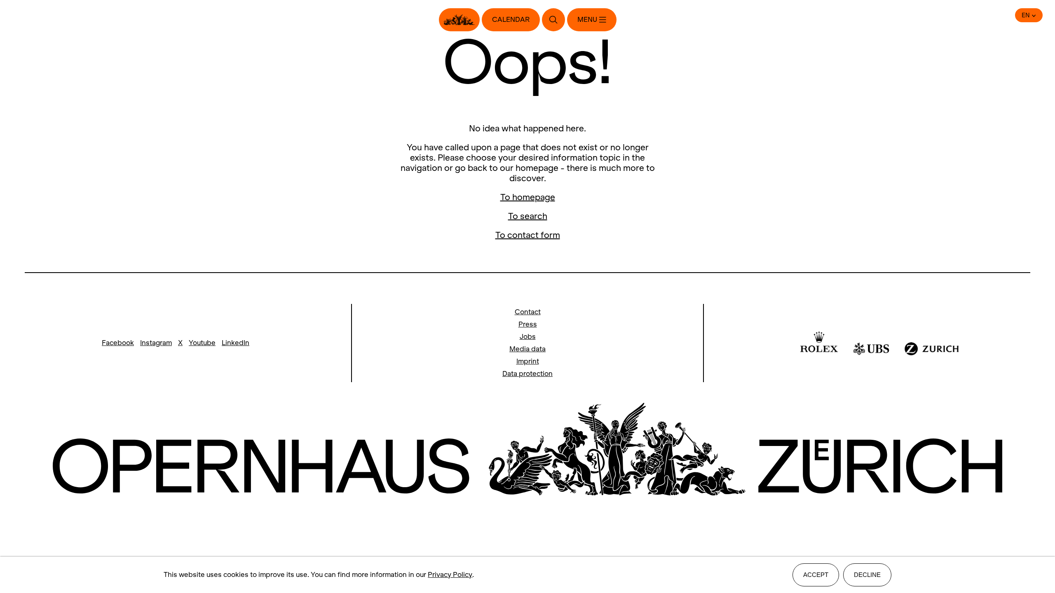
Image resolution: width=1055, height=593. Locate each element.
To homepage (527, 197)
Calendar (511, 19)
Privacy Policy (450, 575)
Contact (528, 312)
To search (527, 216)
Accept (815, 574)
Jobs (528, 337)
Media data (527, 349)
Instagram (156, 343)
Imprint (527, 361)
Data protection (527, 374)
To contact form (527, 235)
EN (1026, 15)
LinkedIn (235, 343)
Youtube (202, 343)
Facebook (118, 343)
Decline (867, 574)
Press (527, 324)
